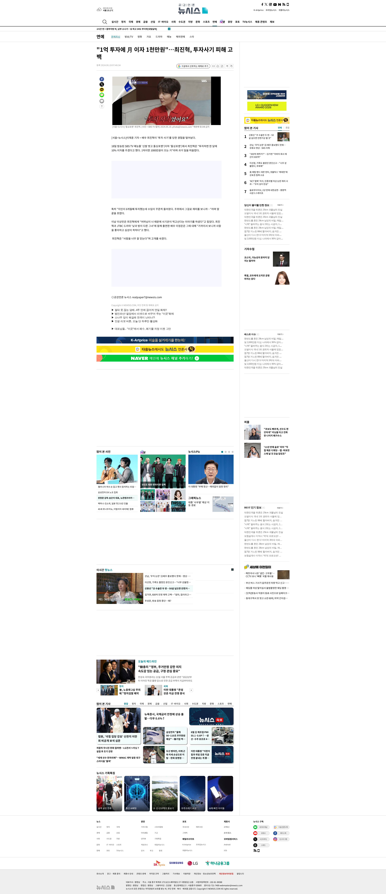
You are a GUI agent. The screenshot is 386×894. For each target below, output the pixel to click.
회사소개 (100, 873)
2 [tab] (226, 452)
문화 (198, 21)
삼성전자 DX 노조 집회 (108, 492)
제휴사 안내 (128, 873)
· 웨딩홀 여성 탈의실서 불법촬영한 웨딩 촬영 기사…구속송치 (267, 587)
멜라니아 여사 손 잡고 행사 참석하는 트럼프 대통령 (118, 486)
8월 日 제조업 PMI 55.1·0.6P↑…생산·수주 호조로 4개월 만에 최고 (200, 735)
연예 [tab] (280, 127)
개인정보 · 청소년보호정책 (205, 873)
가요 (149, 36)
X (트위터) (263, 839)
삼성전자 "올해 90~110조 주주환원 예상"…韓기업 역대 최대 (175, 735)
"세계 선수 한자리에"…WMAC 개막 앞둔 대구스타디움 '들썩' (118, 759)
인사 (142, 850)
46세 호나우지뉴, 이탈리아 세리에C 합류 (116, 508)
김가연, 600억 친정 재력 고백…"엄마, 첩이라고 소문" (168, 594)
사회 (173, 21)
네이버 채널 (263, 827)
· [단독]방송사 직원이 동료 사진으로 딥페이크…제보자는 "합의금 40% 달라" (267, 593)
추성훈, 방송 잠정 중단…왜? (158, 600)
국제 (131, 21)
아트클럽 (144, 832)
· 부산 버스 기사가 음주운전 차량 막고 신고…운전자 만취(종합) (267, 582)
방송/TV (129, 36)
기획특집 (158, 838)
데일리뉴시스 (160, 844)
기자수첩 (249, 249)
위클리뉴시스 (284, 10)
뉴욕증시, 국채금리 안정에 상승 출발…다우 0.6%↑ (164, 716)
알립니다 (240, 873)
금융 (145, 21)
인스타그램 (283, 839)
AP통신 (226, 827)
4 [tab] (233, 452)
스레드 (263, 845)
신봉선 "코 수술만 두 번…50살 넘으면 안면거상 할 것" (168, 588)
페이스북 (283, 833)
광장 (230, 21)
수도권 (182, 21)
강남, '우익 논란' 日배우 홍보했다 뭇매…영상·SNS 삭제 (168, 576)
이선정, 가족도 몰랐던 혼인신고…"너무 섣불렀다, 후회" (168, 582)
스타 (192, 36)
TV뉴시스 (247, 21)
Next (191, 690)
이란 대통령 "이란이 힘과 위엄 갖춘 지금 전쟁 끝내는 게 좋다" (200, 754)
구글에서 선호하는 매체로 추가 (194, 66)
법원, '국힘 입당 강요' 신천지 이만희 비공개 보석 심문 (117, 738)
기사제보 (176, 873)
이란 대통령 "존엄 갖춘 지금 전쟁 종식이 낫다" (174, 693)
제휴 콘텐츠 (261, 21)
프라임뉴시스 (271, 10)
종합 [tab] (288, 127)
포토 (237, 21)
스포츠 (206, 21)
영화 (140, 36)
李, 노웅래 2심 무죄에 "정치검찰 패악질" (130, 693)
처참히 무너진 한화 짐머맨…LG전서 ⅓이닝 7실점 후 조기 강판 (117, 749)
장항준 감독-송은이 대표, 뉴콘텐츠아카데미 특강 (118, 497)
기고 (156, 832)
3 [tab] (229, 452)
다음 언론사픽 (283, 827)
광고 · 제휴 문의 (113, 873)
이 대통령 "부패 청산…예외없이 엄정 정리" (208, 486)
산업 (153, 21)
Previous (98, 690)
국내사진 (185, 827)
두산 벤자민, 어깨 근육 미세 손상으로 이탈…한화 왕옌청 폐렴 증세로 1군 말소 (175, 754)
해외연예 (180, 36)
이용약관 (186, 873)
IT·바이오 (163, 21)
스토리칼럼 (159, 827)
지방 (190, 21)
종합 (126, 703)
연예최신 (115, 36)
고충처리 (165, 873)
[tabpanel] (211, 473)
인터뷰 (143, 838)
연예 (214, 21)
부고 (151, 850)
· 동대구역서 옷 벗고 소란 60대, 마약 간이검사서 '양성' (267, 598)
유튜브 (263, 833)
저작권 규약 (154, 873)
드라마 (159, 36)
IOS (225, 850)
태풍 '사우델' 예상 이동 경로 (198, 503)
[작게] (227, 66)
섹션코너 (144, 844)
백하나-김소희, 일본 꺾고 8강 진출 (113, 503)
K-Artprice (259, 10)
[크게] (231, 66)
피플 (246, 422)
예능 (169, 36)
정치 (123, 21)
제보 (272, 21)
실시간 (115, 21)
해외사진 (199, 827)
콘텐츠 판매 (141, 873)
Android (227, 844)
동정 (160, 850)
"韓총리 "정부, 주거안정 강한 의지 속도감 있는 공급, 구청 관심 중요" (159, 669)
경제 (138, 21)
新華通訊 (227, 832)
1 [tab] (222, 452)
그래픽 (184, 832)
